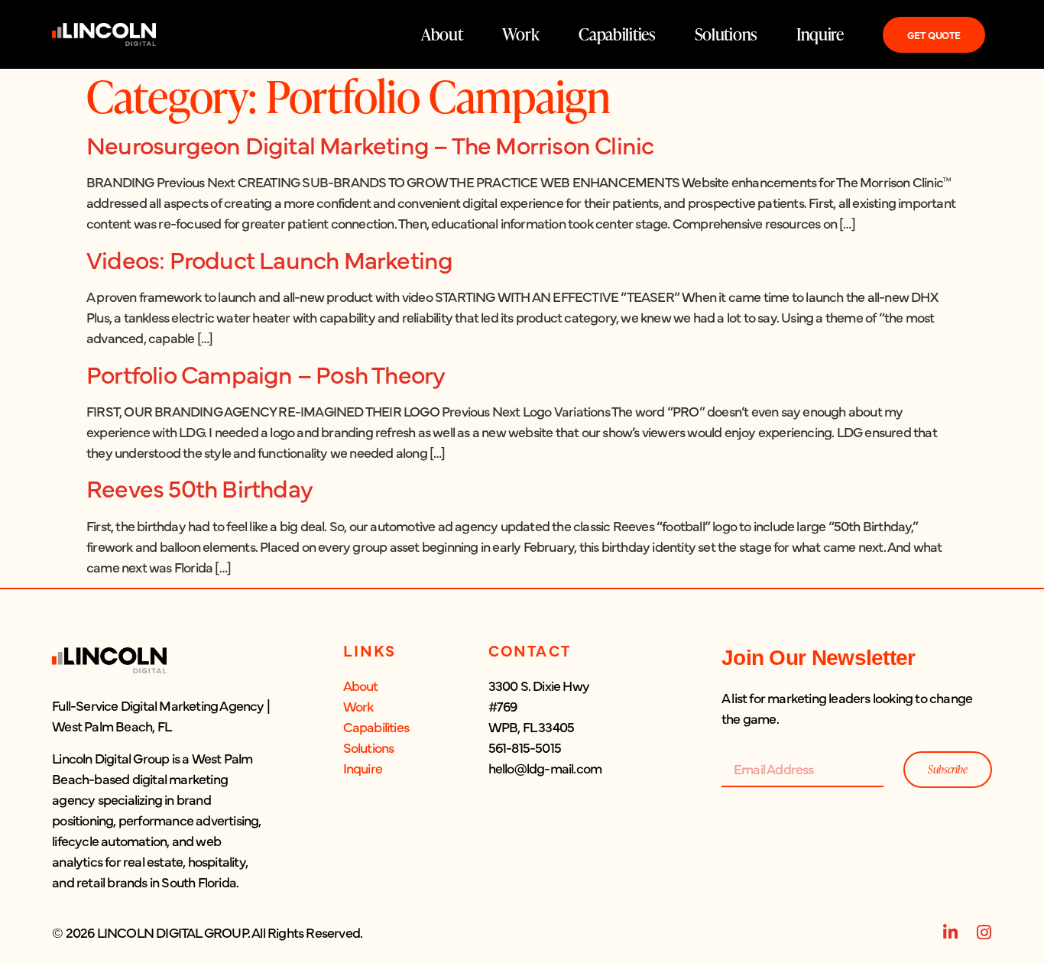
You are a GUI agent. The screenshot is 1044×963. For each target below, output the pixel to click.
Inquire (820, 34)
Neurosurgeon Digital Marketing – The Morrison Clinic (369, 144)
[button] (161, 793)
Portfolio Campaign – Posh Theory (265, 373)
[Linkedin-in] (950, 932)
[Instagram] (983, 932)
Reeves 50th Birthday (199, 487)
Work (520, 34)
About (442, 34)
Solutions (726, 34)
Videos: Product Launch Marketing (269, 259)
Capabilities (616, 34)
